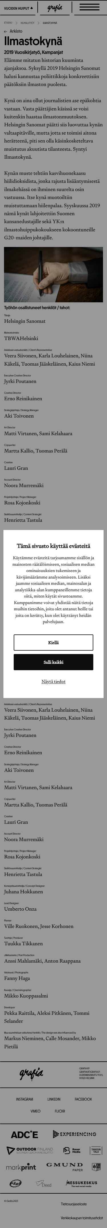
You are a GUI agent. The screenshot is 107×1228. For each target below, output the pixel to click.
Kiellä (53, 643)
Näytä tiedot (54, 681)
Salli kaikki (53, 662)
